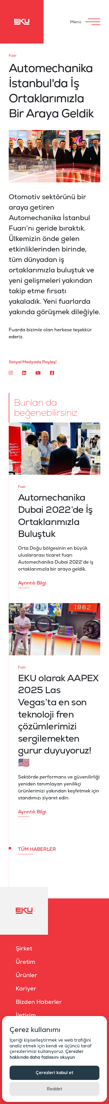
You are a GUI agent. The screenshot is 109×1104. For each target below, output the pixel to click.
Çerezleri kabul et (54, 1072)
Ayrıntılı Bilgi (32, 583)
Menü (75, 21)
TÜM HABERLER (37, 849)
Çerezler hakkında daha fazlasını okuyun (47, 1054)
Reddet (54, 1089)
